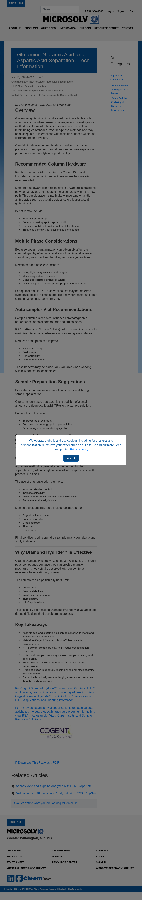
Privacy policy (79, 449)
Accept (71, 458)
